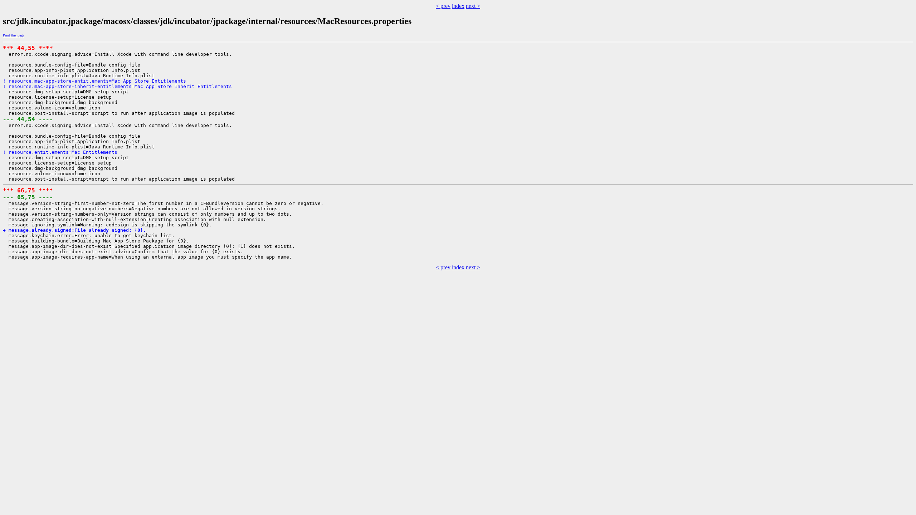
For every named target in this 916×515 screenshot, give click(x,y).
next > (473, 6)
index (458, 6)
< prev (443, 6)
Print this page (13, 35)
